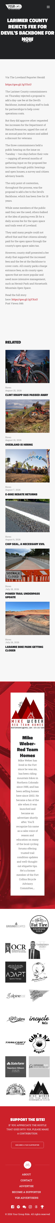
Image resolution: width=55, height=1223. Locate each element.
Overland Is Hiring (19, 444)
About (26, 1174)
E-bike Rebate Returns (21, 494)
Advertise (26, 1186)
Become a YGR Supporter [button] (27, 1145)
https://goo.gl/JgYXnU (18, 84)
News (8, 387)
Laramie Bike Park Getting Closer (24, 648)
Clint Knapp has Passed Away (26, 395)
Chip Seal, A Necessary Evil (25, 544)
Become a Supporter (26, 1192)
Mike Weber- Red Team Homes (27, 746)
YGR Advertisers (26, 1197)
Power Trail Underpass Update (22, 595)
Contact (26, 1180)
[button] (48, 7)
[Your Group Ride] (13, 7)
